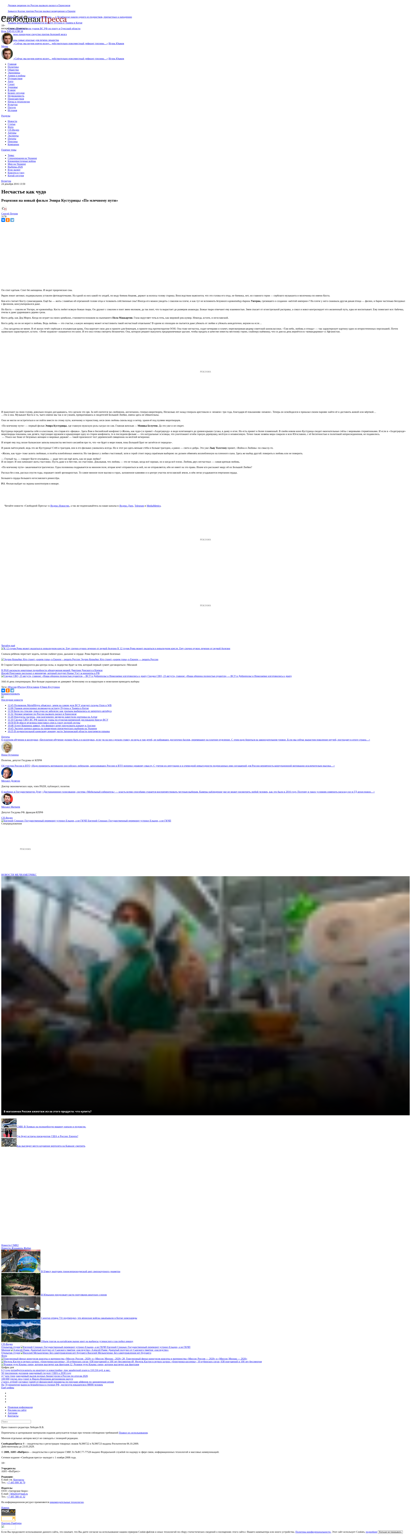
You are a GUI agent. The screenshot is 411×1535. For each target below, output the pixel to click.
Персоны (13, 141)
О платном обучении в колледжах (19, 739)
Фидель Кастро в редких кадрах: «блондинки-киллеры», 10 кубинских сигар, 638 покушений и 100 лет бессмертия (198, 1361)
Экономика (14, 72)
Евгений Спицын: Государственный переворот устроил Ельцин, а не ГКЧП (129, 820)
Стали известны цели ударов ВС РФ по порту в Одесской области (44, 28)
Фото (10, 127)
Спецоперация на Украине (22, 158)
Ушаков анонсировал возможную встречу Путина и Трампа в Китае (48, 708)
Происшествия (16, 98)
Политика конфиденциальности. (313, 1532)
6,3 (2, 1370)
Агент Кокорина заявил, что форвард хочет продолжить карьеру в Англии (52, 725)
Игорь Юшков (116, 43)
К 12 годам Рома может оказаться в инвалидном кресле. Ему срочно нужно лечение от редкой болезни (173, 648)
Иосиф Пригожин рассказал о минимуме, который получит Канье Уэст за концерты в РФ (50, 673)
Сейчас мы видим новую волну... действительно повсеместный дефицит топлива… (60, 43)
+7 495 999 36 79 (16, 1482)
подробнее (371, 1532)
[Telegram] (12, 220)
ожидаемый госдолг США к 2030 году (50, 1373)
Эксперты (13, 135)
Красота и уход (16, 172)
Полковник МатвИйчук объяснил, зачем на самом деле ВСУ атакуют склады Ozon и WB (60, 705)
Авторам (12, 1413)
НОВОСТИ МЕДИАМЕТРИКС (19, 874)
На (2, 1384)
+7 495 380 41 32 (16, 1496)
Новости (12, 121)
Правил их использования (133, 1432)
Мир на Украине (17, 164)
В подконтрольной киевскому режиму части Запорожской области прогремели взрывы (59, 731)
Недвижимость (16, 95)
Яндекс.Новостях (59, 505)
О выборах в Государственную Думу (21, 791)
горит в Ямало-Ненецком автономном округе (48, 1379)
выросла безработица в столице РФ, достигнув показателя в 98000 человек (62, 1384)
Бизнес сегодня (16, 93)
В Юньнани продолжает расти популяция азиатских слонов (74, 1294)
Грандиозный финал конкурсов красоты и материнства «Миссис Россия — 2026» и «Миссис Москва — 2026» (186, 1358)
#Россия (12, 687)
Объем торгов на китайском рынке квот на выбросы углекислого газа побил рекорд (87, 1341)
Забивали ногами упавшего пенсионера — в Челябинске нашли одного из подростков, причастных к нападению (70, 17)
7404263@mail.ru (18, 1493)
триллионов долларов (16, 1373)
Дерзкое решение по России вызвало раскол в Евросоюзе (39, 5)
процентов (14, 1384)
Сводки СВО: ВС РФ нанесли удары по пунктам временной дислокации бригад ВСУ (58, 719)
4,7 (2, 1376)
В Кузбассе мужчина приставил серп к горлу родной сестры (44, 722)
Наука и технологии (19, 101)
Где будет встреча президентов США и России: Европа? (47, 1136)
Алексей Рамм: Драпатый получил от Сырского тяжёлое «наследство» (130, 1350)
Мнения (5, 1350)
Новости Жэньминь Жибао (16, 1248)
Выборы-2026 (15, 167)
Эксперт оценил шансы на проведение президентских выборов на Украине (52, 728)
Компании (13, 144)
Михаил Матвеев (10, 807)
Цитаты (12, 138)
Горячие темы (8, 149)
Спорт (11, 84)
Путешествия (15, 78)
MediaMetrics (154, 505)
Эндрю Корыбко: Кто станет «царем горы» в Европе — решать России (119, 659)
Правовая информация (20, 1407)
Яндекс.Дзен (126, 505)
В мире (12, 90)
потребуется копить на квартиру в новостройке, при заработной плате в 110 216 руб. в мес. (60, 1370)
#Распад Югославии (28, 687)
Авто (10, 81)
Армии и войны (16, 75)
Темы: (11, 155)
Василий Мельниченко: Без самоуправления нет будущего (119, 1353)
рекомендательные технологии (67, 1502)
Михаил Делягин (10, 780)
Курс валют (14, 169)
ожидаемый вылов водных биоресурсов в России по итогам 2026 (52, 1376)
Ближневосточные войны (22, 161)
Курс (4, 31)
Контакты (13, 1415)
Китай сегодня (16, 175)
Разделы (5, 115)
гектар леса (16, 1379)
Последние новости (12, 699)
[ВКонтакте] (3, 220)
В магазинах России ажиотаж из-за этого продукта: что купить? (48, 1111)
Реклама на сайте (17, 1410)
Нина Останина (10, 754)
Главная (12, 64)
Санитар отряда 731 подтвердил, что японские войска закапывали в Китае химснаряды (89, 1318)
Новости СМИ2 (10, 1245)
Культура (12, 104)
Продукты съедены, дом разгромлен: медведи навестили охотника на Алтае (52, 717)
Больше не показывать (390, 1532)
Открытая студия (10, 1347)
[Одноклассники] (8, 220)
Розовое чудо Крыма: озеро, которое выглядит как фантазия (106, 1364)
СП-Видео (13, 130)
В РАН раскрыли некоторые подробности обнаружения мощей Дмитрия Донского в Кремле (52, 670)
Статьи (11, 124)
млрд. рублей (10, 1381)
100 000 (5, 1379)
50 (2, 1373)
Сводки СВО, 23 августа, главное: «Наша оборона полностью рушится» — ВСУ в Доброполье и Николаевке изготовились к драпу (220, 676)
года (7, 1370)
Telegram (139, 505)
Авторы (12, 132)
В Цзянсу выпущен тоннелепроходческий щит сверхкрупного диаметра (80, 1271)
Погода (12, 107)
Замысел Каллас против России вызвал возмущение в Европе (41, 11)
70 (6, 1384)
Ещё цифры (7, 1387)
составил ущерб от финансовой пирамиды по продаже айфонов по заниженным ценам (66, 1381)
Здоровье (13, 87)
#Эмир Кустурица (50, 687)
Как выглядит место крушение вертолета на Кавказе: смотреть (51, 1146)
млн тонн (10, 1376)
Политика (13, 67)
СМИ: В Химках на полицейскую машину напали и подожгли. (51, 1126)
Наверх (5, 1507)
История (12, 110)
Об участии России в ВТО (15, 765)
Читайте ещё (8, 645)
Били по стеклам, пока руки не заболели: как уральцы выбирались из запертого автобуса (60, 711)
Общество (13, 69)
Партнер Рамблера (11, 1523)
